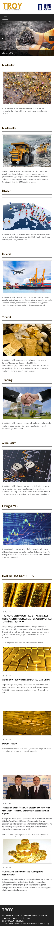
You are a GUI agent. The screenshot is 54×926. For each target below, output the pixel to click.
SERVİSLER (27, 915)
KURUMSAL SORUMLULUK (12, 918)
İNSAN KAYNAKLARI (39, 915)
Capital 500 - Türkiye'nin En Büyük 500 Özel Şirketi (26, 679)
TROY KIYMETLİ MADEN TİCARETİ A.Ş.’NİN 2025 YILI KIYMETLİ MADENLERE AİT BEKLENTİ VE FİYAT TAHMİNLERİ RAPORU (27, 618)
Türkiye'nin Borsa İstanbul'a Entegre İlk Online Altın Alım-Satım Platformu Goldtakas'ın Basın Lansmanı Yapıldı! (26, 810)
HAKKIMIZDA (17, 915)
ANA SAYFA (6, 915)
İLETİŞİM (26, 918)
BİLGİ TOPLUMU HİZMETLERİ (13, 921)
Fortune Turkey (9, 743)
